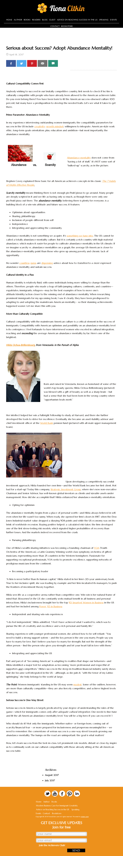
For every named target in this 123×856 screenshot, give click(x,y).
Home (38, 801)
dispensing (47, 262)
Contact (46, 813)
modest (77, 684)
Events (38, 813)
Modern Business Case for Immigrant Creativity (57, 805)
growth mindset (54, 126)
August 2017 (52, 774)
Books (54, 801)
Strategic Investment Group (66, 489)
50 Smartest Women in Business (86, 602)
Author (46, 801)
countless (24, 262)
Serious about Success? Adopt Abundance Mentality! (59, 48)
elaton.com (85, 816)
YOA (96, 547)
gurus (33, 262)
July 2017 (50, 780)
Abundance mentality (79, 157)
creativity (39, 126)
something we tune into (80, 235)
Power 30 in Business (50, 606)
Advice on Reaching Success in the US (52, 809)
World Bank (46, 422)
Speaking (75, 809)
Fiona (67, 8)
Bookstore (56, 813)
